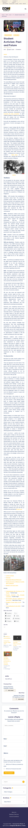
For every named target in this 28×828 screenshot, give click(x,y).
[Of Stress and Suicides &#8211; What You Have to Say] (17, 638)
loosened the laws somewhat (11, 113)
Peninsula (8, 577)
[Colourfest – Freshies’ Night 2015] (8, 638)
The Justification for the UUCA (13, 606)
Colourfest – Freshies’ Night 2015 (7, 642)
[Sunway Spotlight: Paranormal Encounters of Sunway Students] (8, 654)
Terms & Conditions (14, 816)
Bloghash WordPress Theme (17, 825)
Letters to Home (10, 575)
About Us (14, 812)
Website (6, 753)
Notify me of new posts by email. (13, 768)
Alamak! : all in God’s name (12, 585)
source (5, 54)
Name (5, 738)
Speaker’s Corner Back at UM (13, 602)
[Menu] (25, 8)
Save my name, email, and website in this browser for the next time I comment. (13, 761)
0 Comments (18, 49)
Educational (8, 35)
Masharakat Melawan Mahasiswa (13, 579)
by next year (19, 509)
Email (5, 746)
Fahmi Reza (14, 154)
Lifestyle (16, 35)
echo (7, 676)
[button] (8, 678)
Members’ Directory (14, 814)
